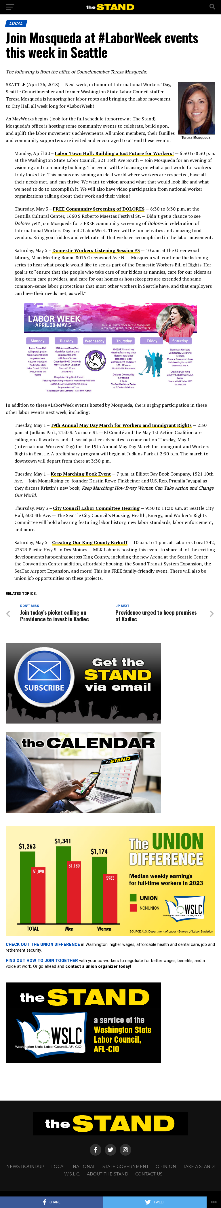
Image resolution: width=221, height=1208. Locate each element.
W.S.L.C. (72, 1174)
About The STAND (107, 1174)
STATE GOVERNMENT (125, 1166)
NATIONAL (84, 1166)
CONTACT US (149, 1174)
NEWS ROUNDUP (25, 1166)
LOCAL (58, 1166)
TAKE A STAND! (199, 1166)
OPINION (166, 1166)
